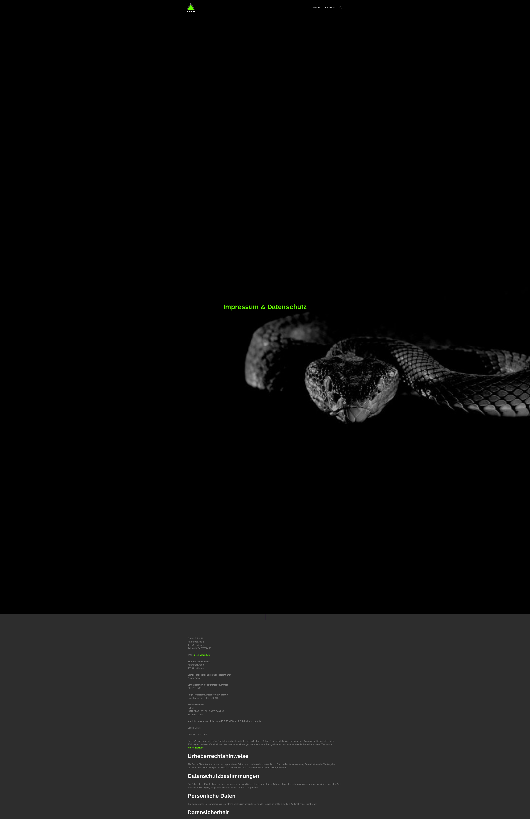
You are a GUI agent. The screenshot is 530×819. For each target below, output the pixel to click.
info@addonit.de (202, 655)
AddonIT (316, 7)
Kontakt (328, 7)
